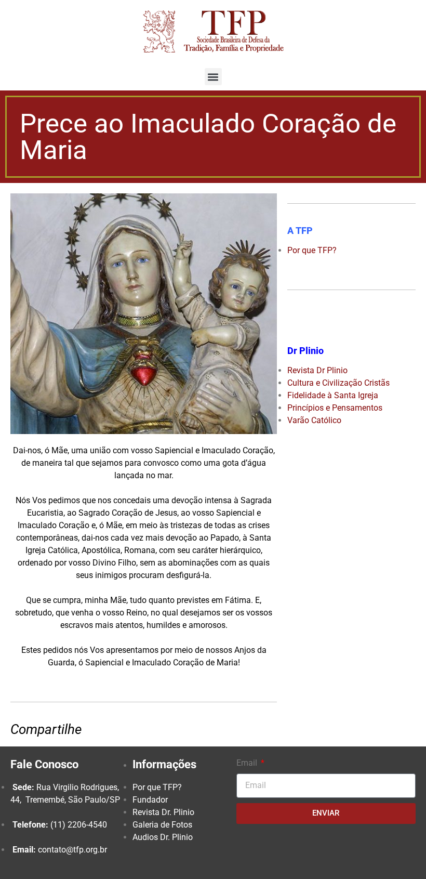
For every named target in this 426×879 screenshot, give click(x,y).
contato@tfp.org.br (72, 850)
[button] (213, 76)
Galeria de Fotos (162, 825)
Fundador (150, 800)
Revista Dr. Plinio (163, 812)
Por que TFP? (157, 787)
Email (247, 763)
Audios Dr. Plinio (162, 837)
